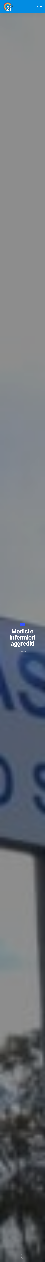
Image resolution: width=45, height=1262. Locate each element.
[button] (41, 6)
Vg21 (22, 624)
